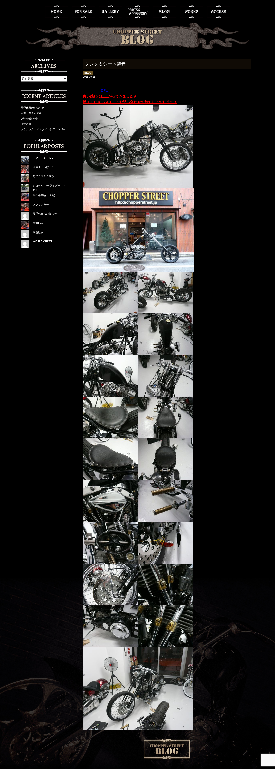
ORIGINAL (137, 11)
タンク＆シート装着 (105, 64)
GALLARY (110, 11)
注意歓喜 (26, 123)
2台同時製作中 (29, 118)
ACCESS (218, 11)
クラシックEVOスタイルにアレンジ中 (43, 129)
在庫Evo (38, 223)
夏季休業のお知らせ (32, 107)
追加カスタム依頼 (31, 113)
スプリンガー (41, 204)
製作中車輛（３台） (45, 195)
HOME (56, 11)
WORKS (191, 11)
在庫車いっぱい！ (43, 167)
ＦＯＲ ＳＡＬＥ (43, 157)
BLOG (164, 11)
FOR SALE (83, 11)
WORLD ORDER (43, 241)
